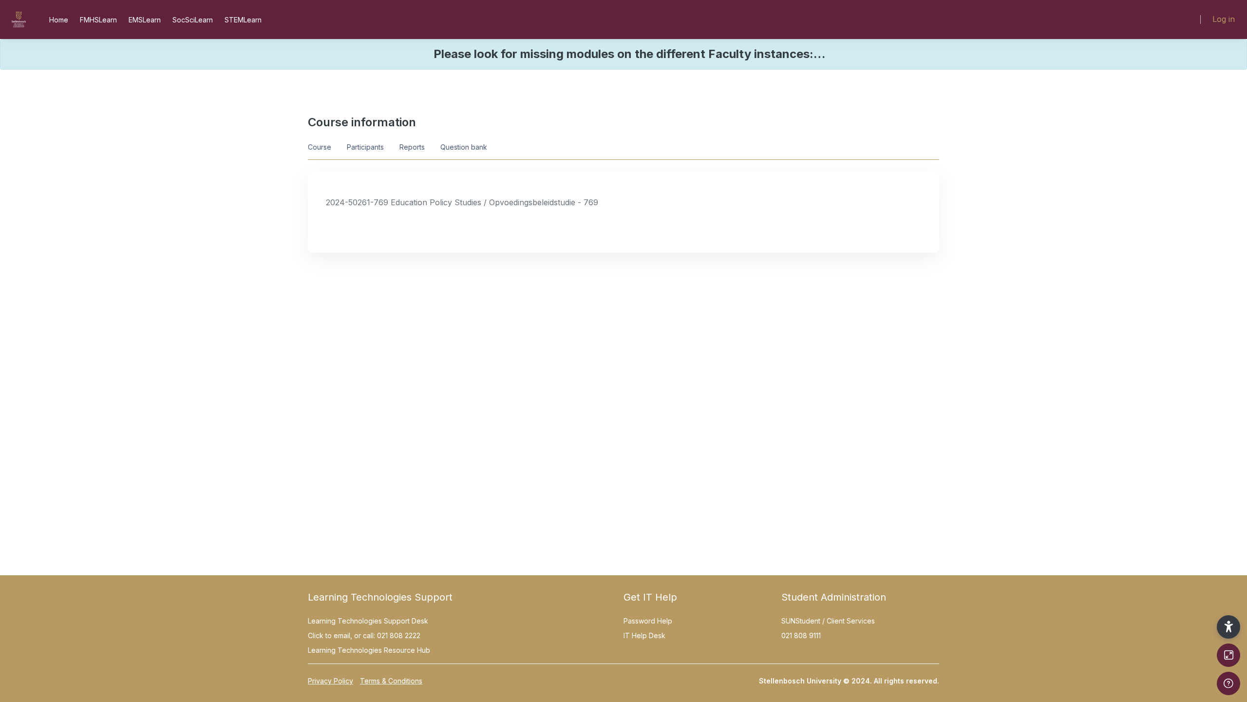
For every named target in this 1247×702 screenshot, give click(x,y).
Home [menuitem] (58, 20)
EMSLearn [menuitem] (145, 20)
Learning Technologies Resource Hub (369, 650)
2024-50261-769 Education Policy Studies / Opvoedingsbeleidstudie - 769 (462, 202)
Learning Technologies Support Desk (368, 621)
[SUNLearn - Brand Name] (19, 19)
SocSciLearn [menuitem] (192, 20)
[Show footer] (1228, 683)
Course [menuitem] (319, 147)
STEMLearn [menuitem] (243, 20)
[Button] (1228, 655)
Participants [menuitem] (365, 147)
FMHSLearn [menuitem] (98, 20)
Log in (1223, 19)
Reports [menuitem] (412, 147)
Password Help (648, 621)
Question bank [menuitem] (463, 147)
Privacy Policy (330, 681)
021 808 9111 (801, 635)
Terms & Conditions (391, 681)
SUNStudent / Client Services (828, 621)
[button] (1228, 627)
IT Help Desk (644, 635)
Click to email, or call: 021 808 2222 (364, 635)
